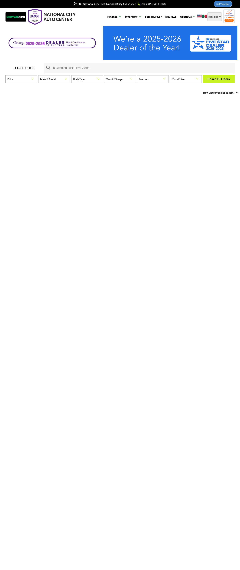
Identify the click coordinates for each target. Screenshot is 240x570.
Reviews (170, 16)
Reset (218, 79)
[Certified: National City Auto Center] (229, 17)
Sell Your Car (222, 4)
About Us (186, 16)
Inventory (131, 16)
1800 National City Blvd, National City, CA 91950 (105, 3)
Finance (112, 16)
